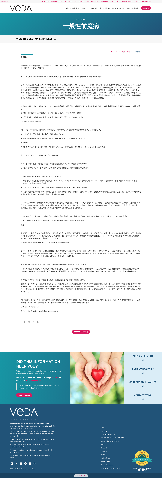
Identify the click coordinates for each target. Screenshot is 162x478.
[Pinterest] (25, 464)
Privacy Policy (106, 461)
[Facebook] (12, 464)
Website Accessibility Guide (110, 468)
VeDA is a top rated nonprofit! (142, 469)
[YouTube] (34, 464)
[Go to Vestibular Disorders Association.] (109, 52)
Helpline (68, 2)
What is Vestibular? (72, 8)
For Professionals (132, 8)
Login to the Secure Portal (110, 441)
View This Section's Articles (34, 39)
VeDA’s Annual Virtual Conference (112, 438)
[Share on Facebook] (24, 322)
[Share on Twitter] (29, 322)
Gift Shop (104, 2)
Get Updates (80, 2)
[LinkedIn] (30, 464)
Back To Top (81, 475)
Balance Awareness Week (51, 2)
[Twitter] (16, 464)
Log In (137, 2)
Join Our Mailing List (108, 434)
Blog (102, 444)
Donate (146, 8)
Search (145, 2)
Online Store (105, 458)
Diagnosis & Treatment (89, 8)
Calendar (115, 2)
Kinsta (12, 458)
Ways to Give (127, 2)
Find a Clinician (105, 8)
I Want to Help (24, 395)
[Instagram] (21, 464)
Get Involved (92, 2)
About (103, 428)
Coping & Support (118, 8)
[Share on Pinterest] (33, 322)
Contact (104, 431)
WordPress (37, 455)
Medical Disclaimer (107, 465)
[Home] (21, 8)
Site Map (104, 451)
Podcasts (104, 448)
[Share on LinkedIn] (38, 322)
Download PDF (80, 332)
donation (55, 378)
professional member (34, 380)
